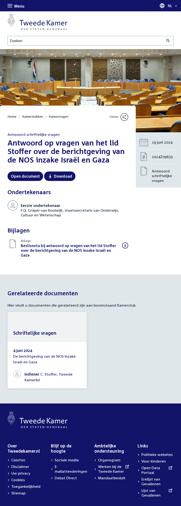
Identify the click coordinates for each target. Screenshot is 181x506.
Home (12, 116)
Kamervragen (58, 116)
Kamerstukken (32, 116)
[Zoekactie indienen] (168, 40)
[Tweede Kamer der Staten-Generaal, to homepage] (37, 21)
